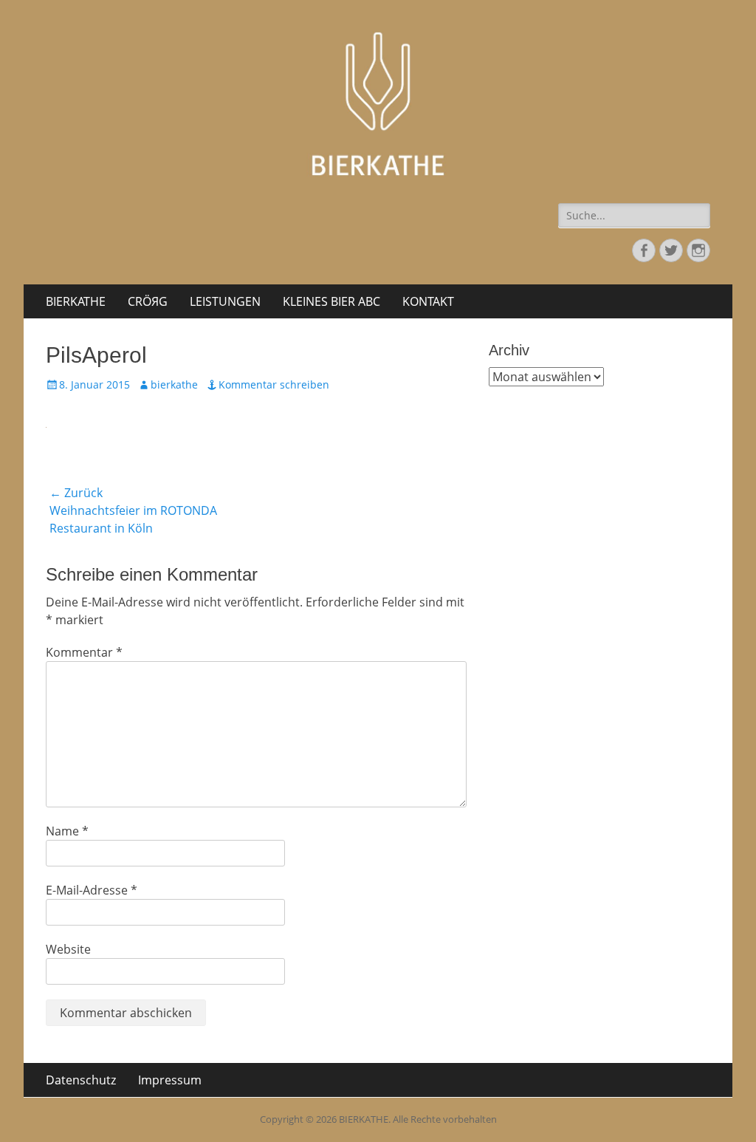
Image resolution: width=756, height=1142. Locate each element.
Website (68, 949)
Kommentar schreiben (274, 384)
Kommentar (84, 652)
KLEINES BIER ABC (331, 301)
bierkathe (174, 384)
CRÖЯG (148, 301)
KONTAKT (428, 301)
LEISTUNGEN (225, 301)
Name (67, 831)
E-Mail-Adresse (91, 890)
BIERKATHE (76, 301)
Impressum (170, 1080)
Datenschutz (81, 1080)
